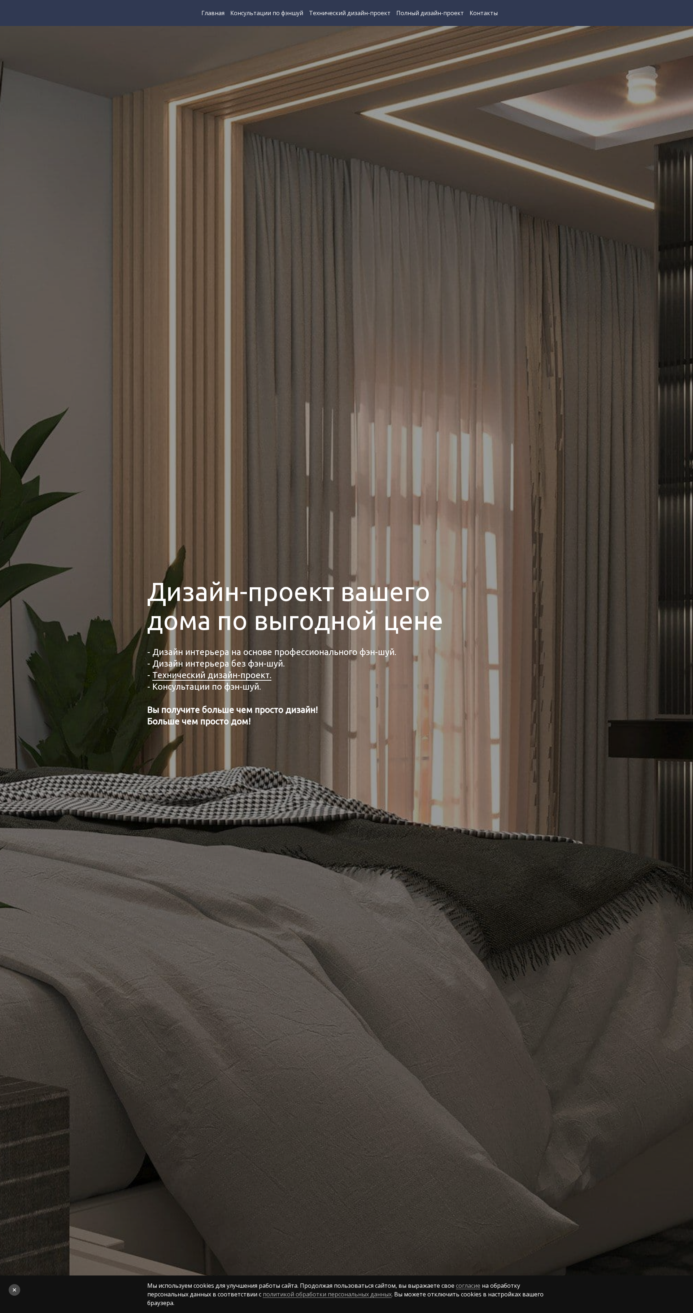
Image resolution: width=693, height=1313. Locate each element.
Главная (213, 13)
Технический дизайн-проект (350, 13)
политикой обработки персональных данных (327, 1294)
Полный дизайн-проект (430, 13)
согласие (468, 1286)
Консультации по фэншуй (266, 13)
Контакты (484, 13)
